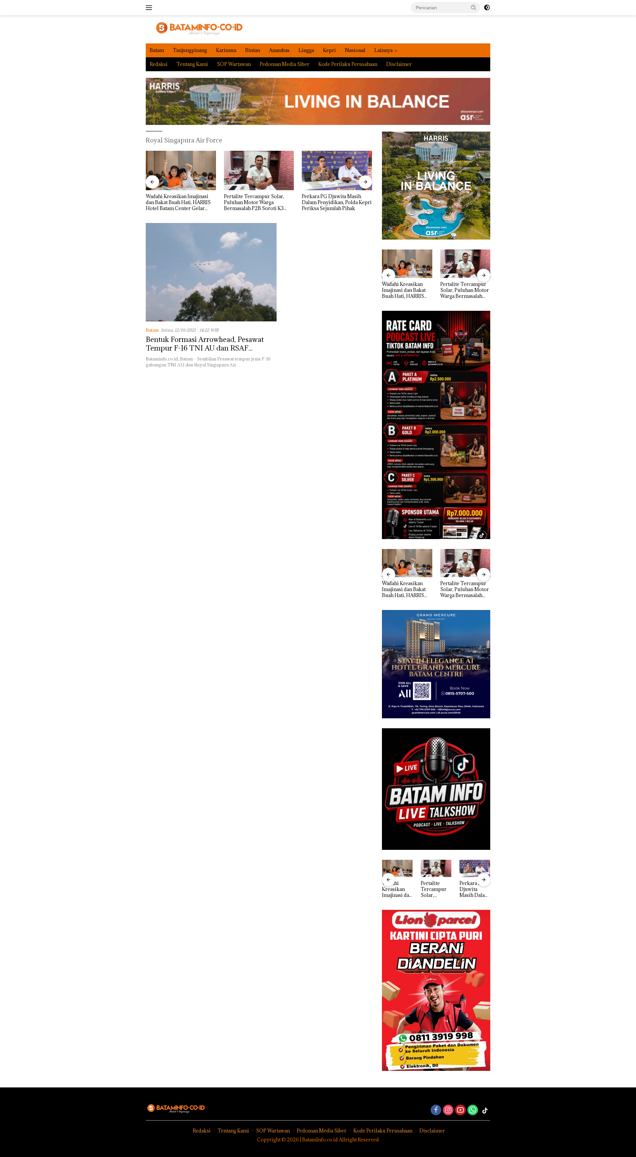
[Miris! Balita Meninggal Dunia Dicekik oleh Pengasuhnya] (337, 170)
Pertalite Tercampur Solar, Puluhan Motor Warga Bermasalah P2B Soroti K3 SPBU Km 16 (176, 202)
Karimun (226, 50)
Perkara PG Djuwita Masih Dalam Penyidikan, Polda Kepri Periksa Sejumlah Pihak (259, 202)
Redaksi (159, 64)
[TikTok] (485, 1110)
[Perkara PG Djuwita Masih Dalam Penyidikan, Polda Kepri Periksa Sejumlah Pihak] (259, 170)
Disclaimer (399, 64)
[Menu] (150, 7)
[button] (473, 7)
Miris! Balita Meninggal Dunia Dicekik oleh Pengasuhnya (335, 199)
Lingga (306, 50)
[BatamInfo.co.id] (194, 29)
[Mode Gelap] (487, 7)
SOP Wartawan (234, 64)
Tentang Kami (192, 64)
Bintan (252, 50)
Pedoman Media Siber (284, 64)
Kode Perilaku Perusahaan (347, 64)
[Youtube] (460, 1110)
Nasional (355, 50)
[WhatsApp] (472, 1110)
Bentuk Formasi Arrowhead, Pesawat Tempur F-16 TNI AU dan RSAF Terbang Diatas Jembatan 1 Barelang (205, 348)
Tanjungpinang (190, 50)
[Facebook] (436, 1110)
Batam (157, 50)
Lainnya (383, 50)
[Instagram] (448, 1110)
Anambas (279, 50)
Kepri (329, 50)
